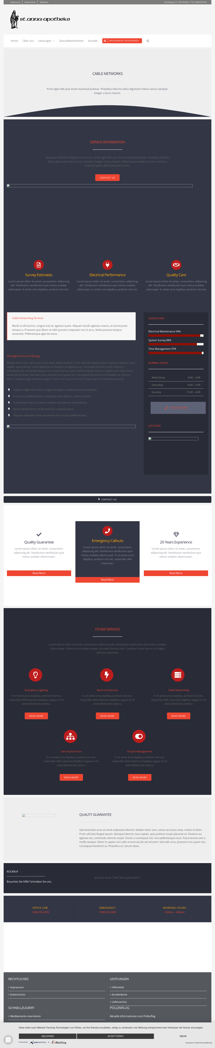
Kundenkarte (119, 994)
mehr (183, 1036)
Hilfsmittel (118, 987)
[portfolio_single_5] (99, 185)
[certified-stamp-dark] (39, 815)
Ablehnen (47, 1036)
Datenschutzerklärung (203, 1043)
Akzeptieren (115, 1036)
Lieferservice (119, 1002)
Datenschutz (17, 994)
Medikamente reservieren (25, 1016)
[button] (147, 41)
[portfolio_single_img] (71, 426)
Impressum (17, 987)
